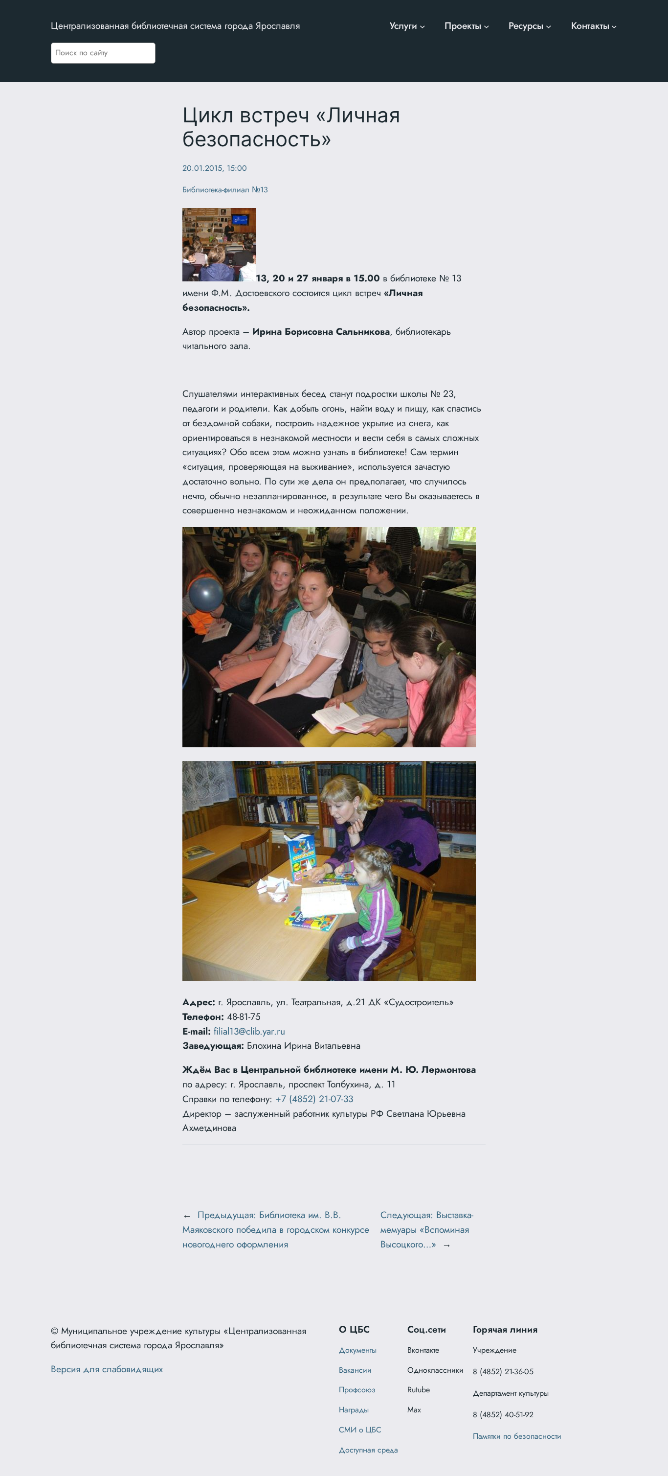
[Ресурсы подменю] (549, 26)
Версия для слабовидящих (107, 1369)
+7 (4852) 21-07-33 (314, 1099)
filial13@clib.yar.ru (249, 1031)
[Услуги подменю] (422, 26)
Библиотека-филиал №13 (225, 189)
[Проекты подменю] (487, 26)
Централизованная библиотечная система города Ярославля (175, 25)
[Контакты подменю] (614, 26)
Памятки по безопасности (517, 1436)
